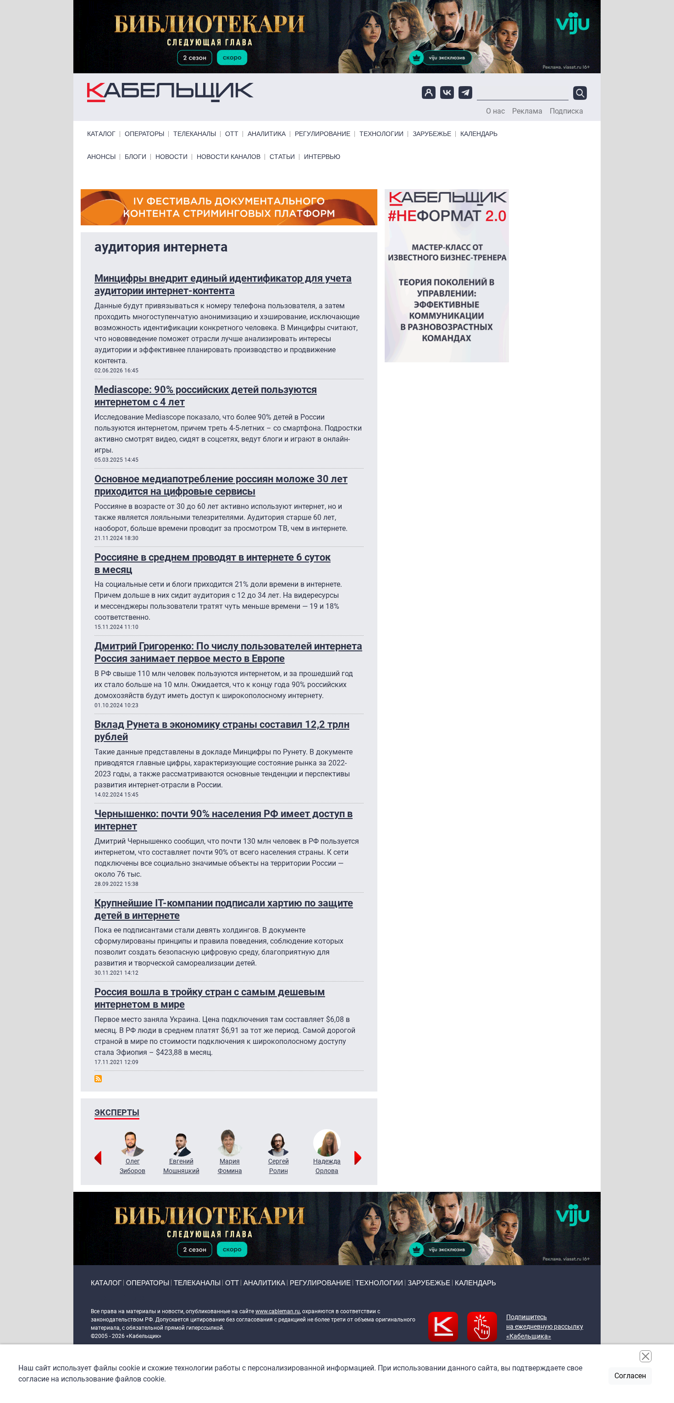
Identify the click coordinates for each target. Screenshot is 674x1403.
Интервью (322, 157)
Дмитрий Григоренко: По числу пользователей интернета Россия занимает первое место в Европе (228, 652)
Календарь (478, 134)
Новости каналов (228, 157)
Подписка (566, 111)
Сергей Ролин (278, 1165)
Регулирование (322, 134)
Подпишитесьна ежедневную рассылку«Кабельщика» (544, 1326)
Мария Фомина (230, 1165)
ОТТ (231, 134)
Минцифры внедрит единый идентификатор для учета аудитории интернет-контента (223, 284)
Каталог (101, 134)
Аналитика (267, 134)
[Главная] (170, 93)
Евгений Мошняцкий (181, 1165)
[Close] (646, 1356)
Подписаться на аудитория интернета (98, 1078)
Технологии (381, 134)
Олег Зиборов (132, 1165)
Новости (171, 157)
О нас (495, 111)
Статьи (282, 157)
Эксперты (116, 1112)
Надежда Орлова (327, 1165)
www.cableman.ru (277, 1311)
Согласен (630, 1375)
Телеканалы (194, 134)
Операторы (144, 134)
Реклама (527, 111)
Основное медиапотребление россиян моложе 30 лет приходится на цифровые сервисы (221, 485)
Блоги (135, 157)
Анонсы (101, 157)
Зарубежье (432, 134)
